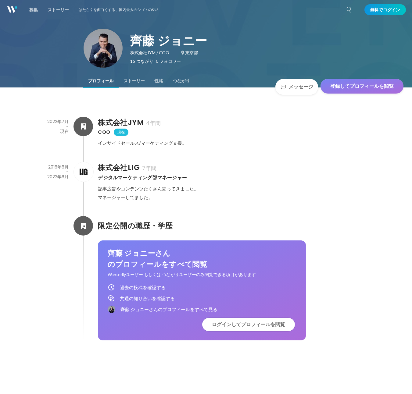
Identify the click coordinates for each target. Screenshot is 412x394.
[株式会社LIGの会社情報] (83, 172)
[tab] (101, 80)
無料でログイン (385, 10)
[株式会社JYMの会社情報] (83, 126)
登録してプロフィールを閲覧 (362, 86)
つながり (181, 81)
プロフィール (101, 81)
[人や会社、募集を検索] (349, 10)
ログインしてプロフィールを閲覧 (248, 324)
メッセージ (301, 86)
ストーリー (134, 81)
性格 (159, 81)
